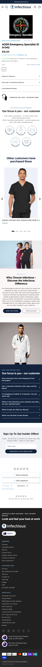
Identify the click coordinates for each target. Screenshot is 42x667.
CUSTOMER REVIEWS (9, 88)
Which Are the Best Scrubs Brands (15, 415)
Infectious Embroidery (11, 40)
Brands (4, 625)
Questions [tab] (21, 486)
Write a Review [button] (22, 475)
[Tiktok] (28, 631)
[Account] (34, 7)
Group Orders (6, 598)
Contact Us (5, 577)
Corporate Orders (8, 547)
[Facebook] (8, 631)
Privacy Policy (6, 552)
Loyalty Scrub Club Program (11, 612)
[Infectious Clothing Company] (21, 7)
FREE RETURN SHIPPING (21, 1)
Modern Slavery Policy (9, 555)
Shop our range (12, 311)
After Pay (5, 579)
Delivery (5, 544)
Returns (4, 550)
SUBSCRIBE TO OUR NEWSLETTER (21, 451)
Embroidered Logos (8, 622)
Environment (6, 617)
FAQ (3, 585)
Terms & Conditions (8, 558)
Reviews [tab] (6, 486)
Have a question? (8, 560)
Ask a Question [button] (22, 481)
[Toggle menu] (2, 7)
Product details (8, 76)
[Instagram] (18, 631)
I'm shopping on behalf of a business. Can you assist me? (19, 395)
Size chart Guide (33, 64)
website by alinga (8, 664)
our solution (31, 311)
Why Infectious (7, 606)
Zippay (4, 582)
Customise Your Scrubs (10, 604)
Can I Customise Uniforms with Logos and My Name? (19, 387)
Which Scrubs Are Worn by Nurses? (15, 410)
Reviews (5, 569)
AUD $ (10, 533)
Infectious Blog (7, 609)
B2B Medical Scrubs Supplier (12, 601)
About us (5, 574)
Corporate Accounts (9, 596)
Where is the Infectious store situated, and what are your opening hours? (20, 403)
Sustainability (6, 620)
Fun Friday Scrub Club (9, 614)
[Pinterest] (23, 631)
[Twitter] (3, 631)
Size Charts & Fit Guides (10, 571)
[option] (21, 2)
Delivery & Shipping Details (13, 82)
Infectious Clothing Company (17, 661)
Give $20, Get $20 (8, 587)
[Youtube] (13, 631)
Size (3, 64)
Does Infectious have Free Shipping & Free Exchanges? (18, 379)
